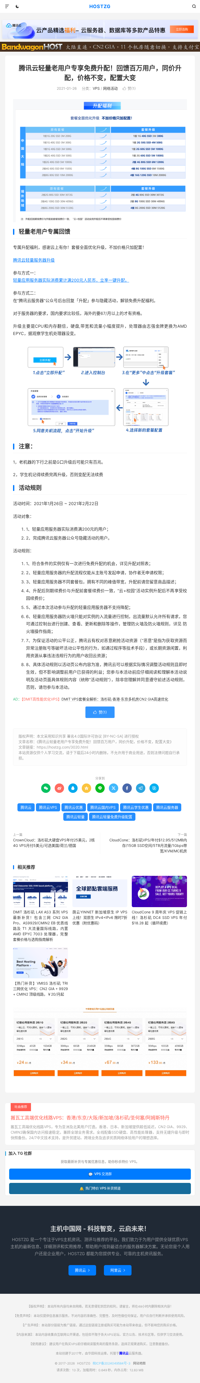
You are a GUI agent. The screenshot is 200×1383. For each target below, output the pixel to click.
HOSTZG (100, 6)
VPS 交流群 (100, 1174)
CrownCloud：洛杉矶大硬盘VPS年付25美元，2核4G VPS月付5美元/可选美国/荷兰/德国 (54, 843)
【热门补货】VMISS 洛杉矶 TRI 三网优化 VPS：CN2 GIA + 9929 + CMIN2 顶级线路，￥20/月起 (40, 988)
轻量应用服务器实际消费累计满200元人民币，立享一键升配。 (71, 280)
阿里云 (117, 1270)
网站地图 (139, 1363)
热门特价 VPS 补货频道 (100, 1188)
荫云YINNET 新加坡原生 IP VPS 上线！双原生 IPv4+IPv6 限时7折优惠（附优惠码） (99, 917)
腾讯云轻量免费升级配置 (112, 817)
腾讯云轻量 (75, 817)
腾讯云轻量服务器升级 (34, 260)
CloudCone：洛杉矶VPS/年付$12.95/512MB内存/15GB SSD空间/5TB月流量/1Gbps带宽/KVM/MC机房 (148, 845)
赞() (129, 88)
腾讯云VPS (48, 807)
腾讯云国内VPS (103, 807)
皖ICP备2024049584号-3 (111, 1363)
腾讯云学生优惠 (136, 807)
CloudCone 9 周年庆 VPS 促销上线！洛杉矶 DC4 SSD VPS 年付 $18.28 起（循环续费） (159, 917)
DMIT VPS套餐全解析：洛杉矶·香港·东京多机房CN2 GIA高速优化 (114, 699)
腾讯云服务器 (167, 807)
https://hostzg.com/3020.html (62, 747)
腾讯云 (26, 807)
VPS (96, 88)
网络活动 (110, 88)
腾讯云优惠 (74, 807)
